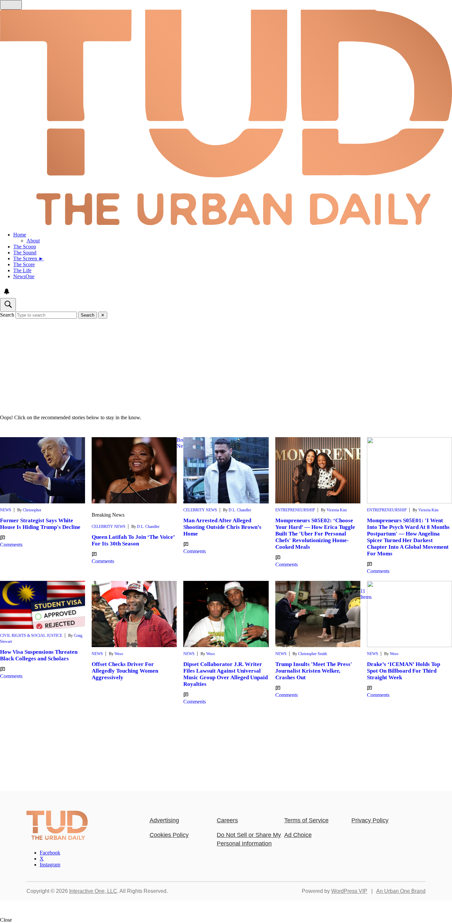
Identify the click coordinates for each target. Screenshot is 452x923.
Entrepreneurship (295, 510)
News (5, 510)
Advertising (164, 820)
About (33, 240)
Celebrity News (108, 526)
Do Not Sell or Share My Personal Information (249, 839)
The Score (24, 264)
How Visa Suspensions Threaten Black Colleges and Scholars (38, 655)
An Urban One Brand (401, 891)
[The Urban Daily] (57, 838)
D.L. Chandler (148, 526)
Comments (11, 544)
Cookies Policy (169, 835)
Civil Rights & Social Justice (31, 635)
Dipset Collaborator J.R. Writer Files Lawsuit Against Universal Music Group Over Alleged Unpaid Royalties (225, 674)
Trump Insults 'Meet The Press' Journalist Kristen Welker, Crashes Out (313, 671)
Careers (227, 820)
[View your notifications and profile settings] (6, 291)
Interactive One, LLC (93, 891)
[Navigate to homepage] (226, 118)
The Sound (24, 252)
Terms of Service (306, 820)
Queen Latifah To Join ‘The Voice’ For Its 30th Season (133, 540)
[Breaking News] (134, 470)
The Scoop (24, 246)
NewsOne (23, 276)
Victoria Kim (337, 510)
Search (7, 315)
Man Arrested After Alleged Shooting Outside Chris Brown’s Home (222, 527)
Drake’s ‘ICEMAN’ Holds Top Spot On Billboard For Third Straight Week (403, 671)
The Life (22, 270)
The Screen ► (28, 258)
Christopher (32, 510)
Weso (118, 653)
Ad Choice (298, 835)
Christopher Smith (312, 653)
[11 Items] (317, 614)
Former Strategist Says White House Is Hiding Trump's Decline (40, 523)
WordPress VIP (349, 891)
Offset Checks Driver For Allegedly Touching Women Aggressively (125, 671)
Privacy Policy (369, 820)
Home (19, 234)
